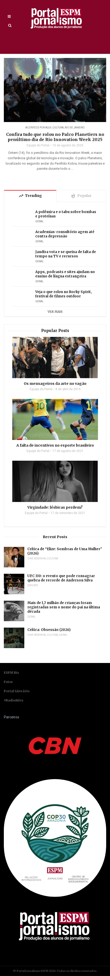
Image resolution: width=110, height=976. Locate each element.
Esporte (32, 585)
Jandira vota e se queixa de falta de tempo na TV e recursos (65, 254)
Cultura (58, 127)
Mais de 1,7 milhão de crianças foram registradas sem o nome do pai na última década (63, 607)
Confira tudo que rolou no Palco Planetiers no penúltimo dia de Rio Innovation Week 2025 (55, 137)
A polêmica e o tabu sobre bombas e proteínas (65, 214)
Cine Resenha (36, 558)
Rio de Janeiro (75, 127)
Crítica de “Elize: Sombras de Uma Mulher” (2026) (64, 551)
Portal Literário (16, 691)
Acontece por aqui (38, 127)
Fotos (8, 682)
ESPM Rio (11, 673)
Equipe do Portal (38, 145)
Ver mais (55, 312)
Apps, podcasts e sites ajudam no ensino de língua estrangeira (65, 274)
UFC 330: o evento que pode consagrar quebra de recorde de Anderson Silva (61, 578)
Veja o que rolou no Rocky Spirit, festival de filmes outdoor (63, 294)
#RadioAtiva (13, 700)
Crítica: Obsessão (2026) (49, 630)
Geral (39, 221)
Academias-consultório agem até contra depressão (64, 234)
